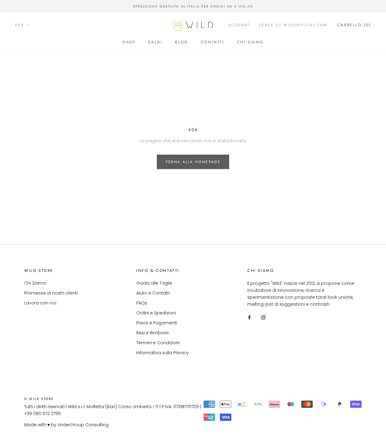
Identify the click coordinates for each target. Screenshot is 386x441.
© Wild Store (39, 398)
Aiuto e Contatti (153, 293)
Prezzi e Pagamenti (156, 323)
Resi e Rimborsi (152, 333)
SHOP (128, 42)
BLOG (181, 42)
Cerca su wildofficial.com (293, 25)
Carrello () (354, 25)
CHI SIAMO (250, 42)
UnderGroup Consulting (83, 425)
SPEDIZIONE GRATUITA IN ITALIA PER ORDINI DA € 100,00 (193, 6)
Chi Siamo (35, 283)
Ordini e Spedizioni (156, 313)
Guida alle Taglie (154, 283)
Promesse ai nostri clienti (51, 293)
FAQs (141, 303)
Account (239, 25)
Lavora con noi (40, 303)
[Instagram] (263, 317)
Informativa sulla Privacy (162, 353)
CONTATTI (212, 42)
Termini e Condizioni (157, 343)
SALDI (155, 42)
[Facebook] (249, 317)
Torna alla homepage (193, 162)
